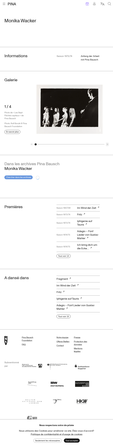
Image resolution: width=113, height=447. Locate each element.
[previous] (31, 144)
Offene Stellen (62, 341)
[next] (107, 144)
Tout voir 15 (63, 316)
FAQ (24, 344)
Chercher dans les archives (18, 177)
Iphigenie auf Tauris (84, 223)
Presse (77, 337)
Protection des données (80, 343)
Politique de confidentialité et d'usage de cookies (56, 434)
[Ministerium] (32, 366)
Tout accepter (71, 440)
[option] (69, 109)
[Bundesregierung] (57, 366)
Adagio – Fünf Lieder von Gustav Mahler (87, 234)
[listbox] (69, 109)
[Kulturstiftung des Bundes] (82, 383)
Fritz (79, 214)
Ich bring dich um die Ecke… (87, 246)
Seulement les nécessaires (47, 440)
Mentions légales (78, 350)
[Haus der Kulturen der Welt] (82, 400)
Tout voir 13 (63, 256)
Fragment (62, 279)
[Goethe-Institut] (32, 418)
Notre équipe (62, 337)
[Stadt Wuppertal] (57, 383)
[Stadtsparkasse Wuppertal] (82, 366)
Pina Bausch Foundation (27, 339)
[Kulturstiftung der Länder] (32, 400)
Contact (60, 345)
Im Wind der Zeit (86, 208)
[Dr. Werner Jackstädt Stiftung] (57, 400)
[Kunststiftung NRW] (32, 383)
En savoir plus (12, 131)
